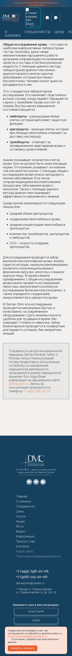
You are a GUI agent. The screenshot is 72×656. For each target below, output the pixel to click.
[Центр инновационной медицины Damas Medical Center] (9, 18)
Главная (21, 496)
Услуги (21, 516)
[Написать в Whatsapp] (47, 18)
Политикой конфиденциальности (27, 636)
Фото (20, 526)
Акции (20, 521)
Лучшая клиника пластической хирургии (36, 3)
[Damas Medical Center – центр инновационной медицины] (32, 458)
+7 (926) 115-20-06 (31, 577)
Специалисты (37, 32)
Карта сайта (24, 551)
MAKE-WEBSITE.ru (44, 475)
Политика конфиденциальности (38, 556)
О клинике (13, 33)
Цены (59, 32)
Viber (36, 620)
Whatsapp (36, 611)
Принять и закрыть (23, 648)
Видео (20, 531)
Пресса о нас (25, 541)
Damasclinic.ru (19, 384)
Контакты (22, 546)
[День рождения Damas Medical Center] (15, 17)
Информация (25, 536)
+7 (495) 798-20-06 (36, 391)
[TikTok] (43, 482)
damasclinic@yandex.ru (30, 583)
